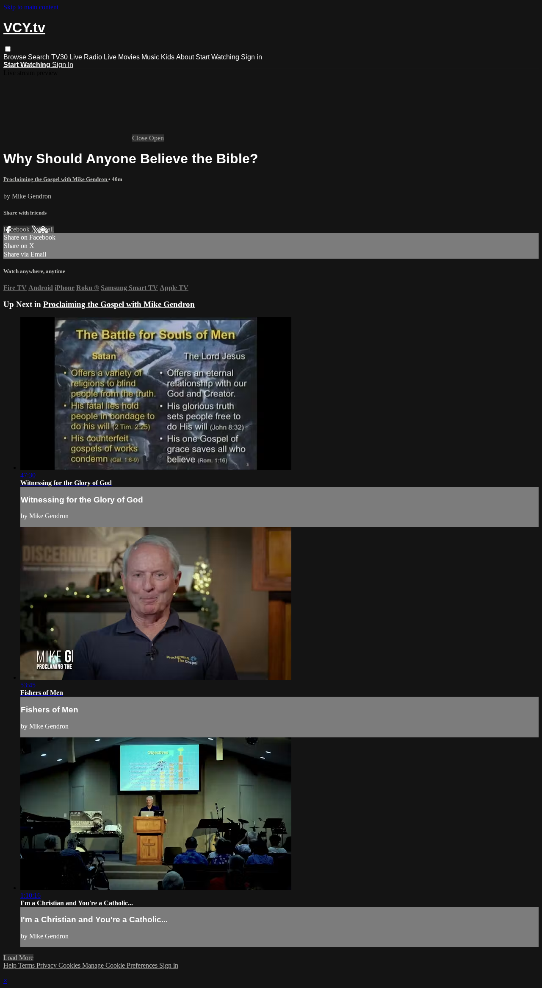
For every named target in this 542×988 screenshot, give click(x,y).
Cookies (70, 965)
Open (156, 138)
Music (150, 57)
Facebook (17, 229)
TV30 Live (66, 57)
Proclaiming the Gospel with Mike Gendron (55, 179)
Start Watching (218, 57)
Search (39, 57)
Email (46, 229)
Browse (15, 57)
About (185, 57)
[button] (8, 49)
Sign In (62, 64)
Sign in (251, 57)
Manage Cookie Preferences (120, 965)
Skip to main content (30, 7)
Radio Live (100, 57)
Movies (129, 57)
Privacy (47, 965)
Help (10, 965)
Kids (167, 57)
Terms (27, 965)
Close (140, 138)
